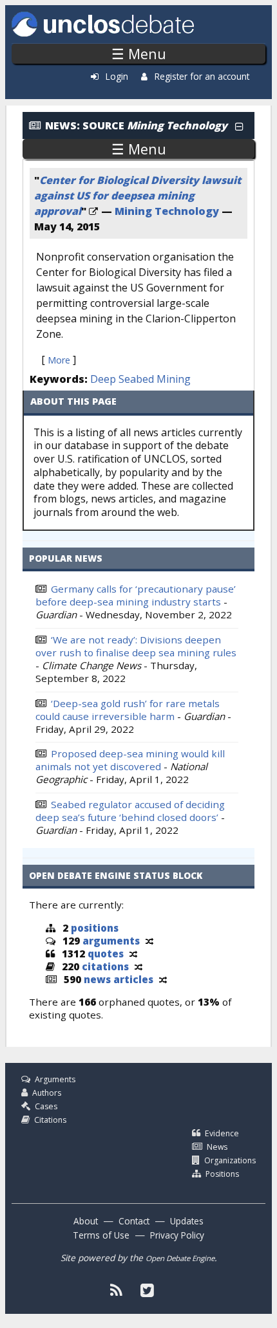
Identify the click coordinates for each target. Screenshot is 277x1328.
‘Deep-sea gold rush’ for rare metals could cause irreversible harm (127, 710)
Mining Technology (167, 211)
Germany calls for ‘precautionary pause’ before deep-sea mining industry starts (135, 595)
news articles (118, 979)
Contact (134, 1221)
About (85, 1221)
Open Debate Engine (180, 1258)
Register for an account (202, 76)
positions (95, 927)
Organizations (230, 1160)
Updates (187, 1221)
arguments (111, 940)
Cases (46, 1106)
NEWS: (62, 125)
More (59, 360)
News (217, 1146)
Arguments (55, 1079)
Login (117, 76)
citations (105, 966)
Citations (50, 1119)
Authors (46, 1092)
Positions (222, 1173)
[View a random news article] (163, 979)
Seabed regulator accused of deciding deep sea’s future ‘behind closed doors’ (130, 811)
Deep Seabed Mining (140, 379)
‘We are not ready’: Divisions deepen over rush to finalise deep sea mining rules (135, 646)
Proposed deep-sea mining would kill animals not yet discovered (130, 760)
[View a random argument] (149, 940)
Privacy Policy (177, 1235)
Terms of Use (101, 1235)
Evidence (222, 1133)
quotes (106, 953)
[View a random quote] (133, 953)
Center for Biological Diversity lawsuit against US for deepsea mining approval (137, 195)
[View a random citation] (138, 966)
